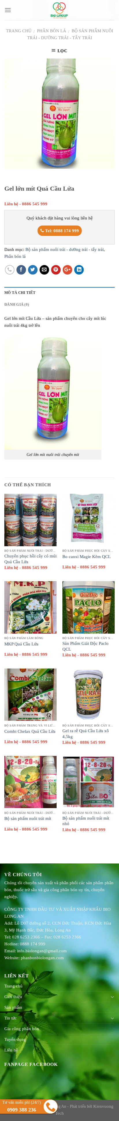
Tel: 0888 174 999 (61, 230)
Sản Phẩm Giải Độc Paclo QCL (85, 646)
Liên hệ (11, 1050)
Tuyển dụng (15, 1039)
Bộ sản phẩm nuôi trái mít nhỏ (85, 821)
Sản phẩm (13, 1007)
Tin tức (10, 1018)
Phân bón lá (51, 31)
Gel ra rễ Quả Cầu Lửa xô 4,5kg (85, 733)
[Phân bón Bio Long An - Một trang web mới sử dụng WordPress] (59, 10)
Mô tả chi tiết (20, 293)
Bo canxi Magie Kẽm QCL (86, 556)
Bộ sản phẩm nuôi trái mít (27, 818)
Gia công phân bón (21, 1028)
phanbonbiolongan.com (42, 957)
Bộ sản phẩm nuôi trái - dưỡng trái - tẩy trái (64, 249)
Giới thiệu (13, 996)
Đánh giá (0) (16, 305)
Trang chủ (18, 31)
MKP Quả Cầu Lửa (21, 644)
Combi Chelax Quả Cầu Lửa (29, 731)
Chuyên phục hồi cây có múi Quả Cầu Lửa (30, 559)
